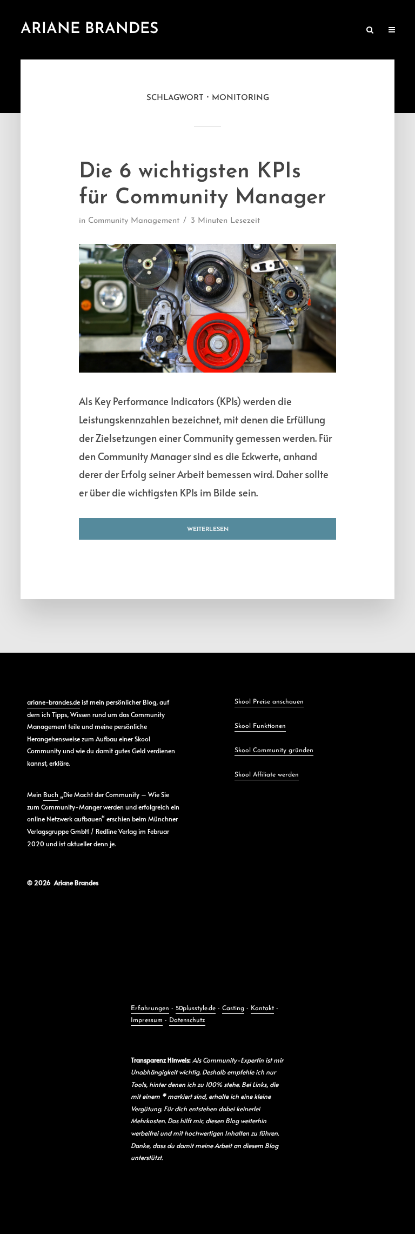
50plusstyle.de (196, 1008)
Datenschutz (187, 1020)
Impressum (147, 1020)
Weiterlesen (208, 530)
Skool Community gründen (274, 750)
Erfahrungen (150, 1008)
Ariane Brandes (89, 29)
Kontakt (262, 1008)
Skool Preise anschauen (269, 702)
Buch (50, 794)
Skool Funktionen (260, 726)
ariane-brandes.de (53, 702)
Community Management (133, 221)
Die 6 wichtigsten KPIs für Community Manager (202, 185)
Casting (233, 1008)
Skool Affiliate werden (267, 775)
